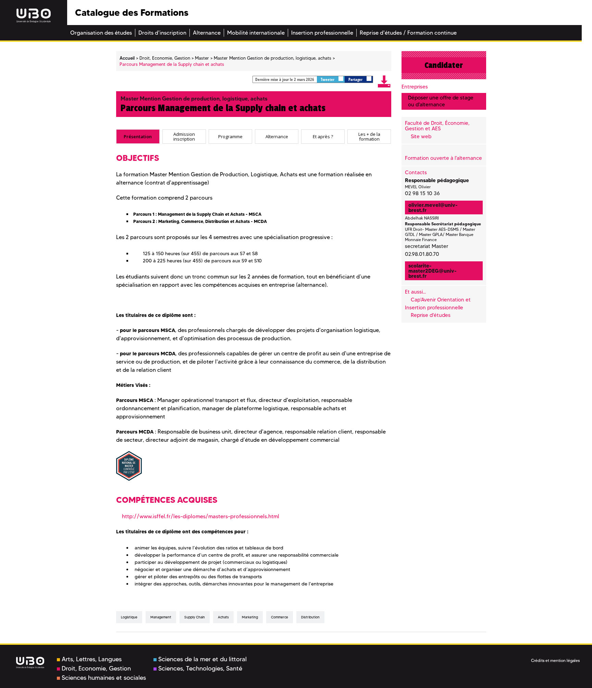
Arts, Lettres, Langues (92, 659)
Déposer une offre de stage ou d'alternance (440, 101)
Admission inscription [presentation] (184, 136)
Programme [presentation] (230, 136)
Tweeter (328, 79)
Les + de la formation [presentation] (369, 136)
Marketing (250, 617)
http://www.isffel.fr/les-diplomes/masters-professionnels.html (200, 516)
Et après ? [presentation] (323, 136)
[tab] (138, 136)
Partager (355, 79)
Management (160, 617)
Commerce (279, 617)
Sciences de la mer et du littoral (202, 659)
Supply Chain (194, 617)
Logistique (129, 617)
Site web (421, 136)
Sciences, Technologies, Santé (200, 668)
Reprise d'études (431, 315)
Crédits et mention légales (555, 660)
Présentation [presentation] (138, 136)
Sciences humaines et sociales (104, 677)
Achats (223, 617)
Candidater (443, 65)
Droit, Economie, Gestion (96, 668)
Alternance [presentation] (277, 136)
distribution (310, 617)
